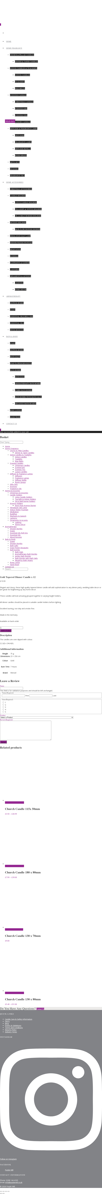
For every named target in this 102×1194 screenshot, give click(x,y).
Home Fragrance (14, 48)
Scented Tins (21, 115)
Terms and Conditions (14, 1027)
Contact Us (11, 423)
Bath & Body (12, 336)
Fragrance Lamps (23, 142)
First (27, 695)
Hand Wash (15, 417)
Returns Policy (10, 1030)
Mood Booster (17, 330)
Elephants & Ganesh (20, 263)
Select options (10, 802)
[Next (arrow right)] (3, 1193)
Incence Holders (18, 222)
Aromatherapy (13, 296)
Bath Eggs (20, 377)
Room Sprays (21, 155)
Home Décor (20, 289)
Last (54, 695)
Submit (3, 742)
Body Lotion (16, 410)
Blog (7, 1023)
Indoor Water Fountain (21, 242)
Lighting (19, 283)
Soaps (12, 309)
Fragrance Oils (17, 175)
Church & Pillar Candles (22, 55)
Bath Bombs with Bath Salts (28, 397)
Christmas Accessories (21, 189)
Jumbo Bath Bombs (23, 390)
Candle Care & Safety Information (18, 1019)
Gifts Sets (15, 162)
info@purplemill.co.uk (13, 1182)
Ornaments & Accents (20, 276)
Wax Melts (20, 88)
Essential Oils (17, 323)
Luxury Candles (23, 122)
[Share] (6, 1191)
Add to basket (5, 630)
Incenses (14, 169)
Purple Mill (9, 1170)
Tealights (20, 81)
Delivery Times (11, 1032)
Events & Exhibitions (13, 1025)
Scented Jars (21, 108)
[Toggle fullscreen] (3, 1191)
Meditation (15, 249)
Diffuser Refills (23, 149)
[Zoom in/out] (1, 1191)
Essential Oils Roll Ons (21, 316)
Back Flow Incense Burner (27, 229)
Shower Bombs (17, 303)
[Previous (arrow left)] (1, 1193)
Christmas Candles (24, 102)
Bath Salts (15, 356)
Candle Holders (18, 195)
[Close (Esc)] (8, 1191)
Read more (9, 929)
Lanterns (14, 269)
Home (8, 41)
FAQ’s (7, 1021)
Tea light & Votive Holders (28, 209)
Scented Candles (18, 95)
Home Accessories (14, 182)
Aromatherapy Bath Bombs (28, 383)
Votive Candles (22, 75)
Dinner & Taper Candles (26, 61)
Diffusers (19, 135)
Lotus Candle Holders (26, 202)
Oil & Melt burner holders (28, 216)
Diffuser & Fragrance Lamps (23, 128)
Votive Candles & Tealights (23, 68)
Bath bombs (15, 370)
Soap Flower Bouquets (21, 363)
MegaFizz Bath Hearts (25, 403)
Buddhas (14, 256)
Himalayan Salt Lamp (20, 236)
